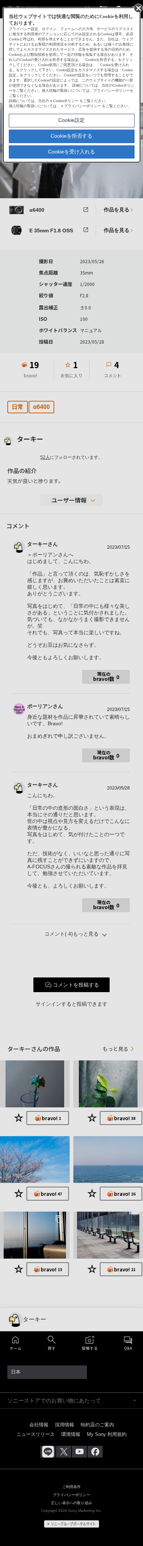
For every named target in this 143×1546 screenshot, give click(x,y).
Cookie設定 (71, 120)
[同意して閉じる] (138, 8)
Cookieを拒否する (71, 136)
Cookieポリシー (65, 101)
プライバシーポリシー (82, 106)
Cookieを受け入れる (71, 152)
